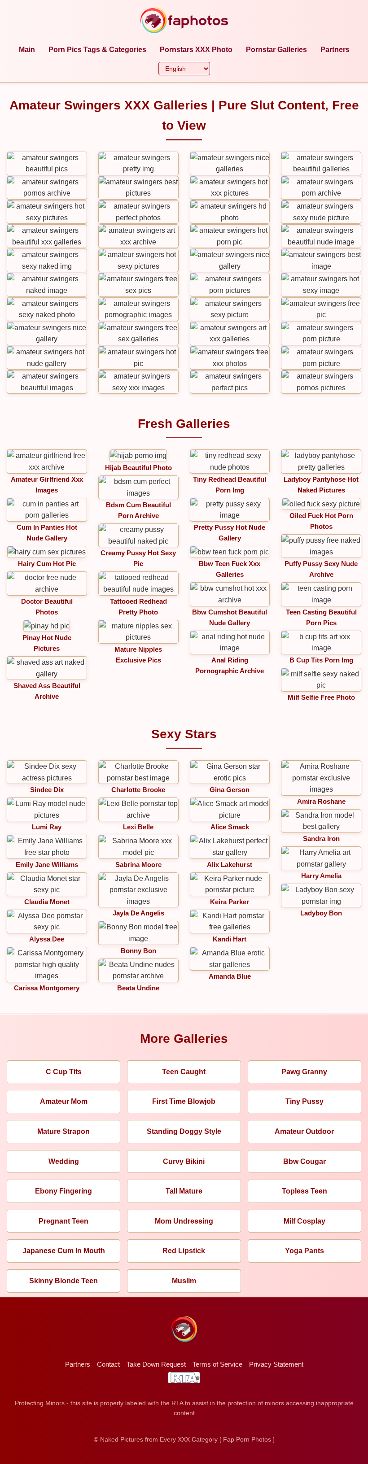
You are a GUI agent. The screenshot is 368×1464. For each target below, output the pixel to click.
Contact (108, 1364)
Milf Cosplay (304, 1221)
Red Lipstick (183, 1251)
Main (27, 49)
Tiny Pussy (304, 1101)
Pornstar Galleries (276, 49)
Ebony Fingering (63, 1191)
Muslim (184, 1281)
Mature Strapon (63, 1131)
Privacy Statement (276, 1364)
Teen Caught (184, 1072)
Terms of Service (217, 1364)
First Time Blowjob (183, 1101)
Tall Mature (184, 1191)
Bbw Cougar (304, 1161)
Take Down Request (156, 1364)
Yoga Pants (304, 1251)
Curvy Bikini (184, 1161)
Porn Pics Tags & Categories (97, 49)
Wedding (63, 1161)
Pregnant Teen (63, 1221)
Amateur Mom (64, 1101)
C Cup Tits (64, 1072)
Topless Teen (304, 1191)
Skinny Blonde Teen (63, 1281)
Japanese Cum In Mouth (63, 1251)
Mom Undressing (184, 1221)
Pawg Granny (304, 1072)
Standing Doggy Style (184, 1131)
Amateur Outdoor (304, 1131)
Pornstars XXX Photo (196, 49)
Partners (335, 49)
